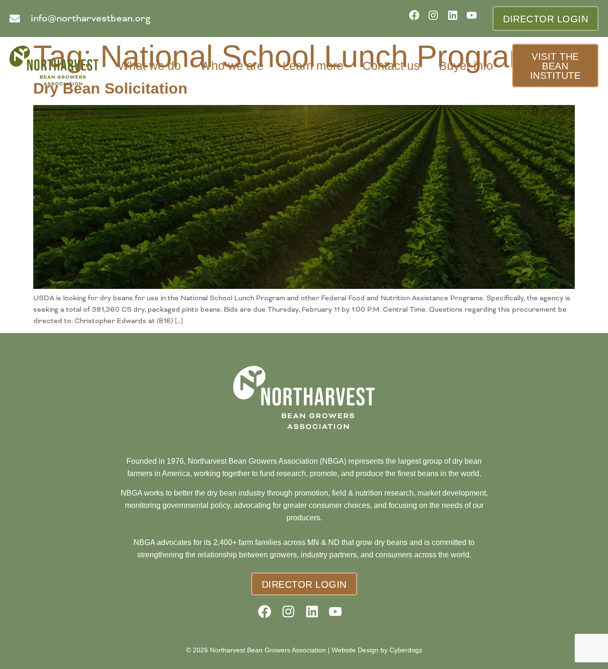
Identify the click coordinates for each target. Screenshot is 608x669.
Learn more (313, 65)
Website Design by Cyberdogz (377, 650)
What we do (149, 65)
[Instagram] (436, 18)
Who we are (232, 65)
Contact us (391, 65)
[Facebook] (417, 18)
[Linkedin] (455, 18)
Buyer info (466, 65)
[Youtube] (474, 18)
